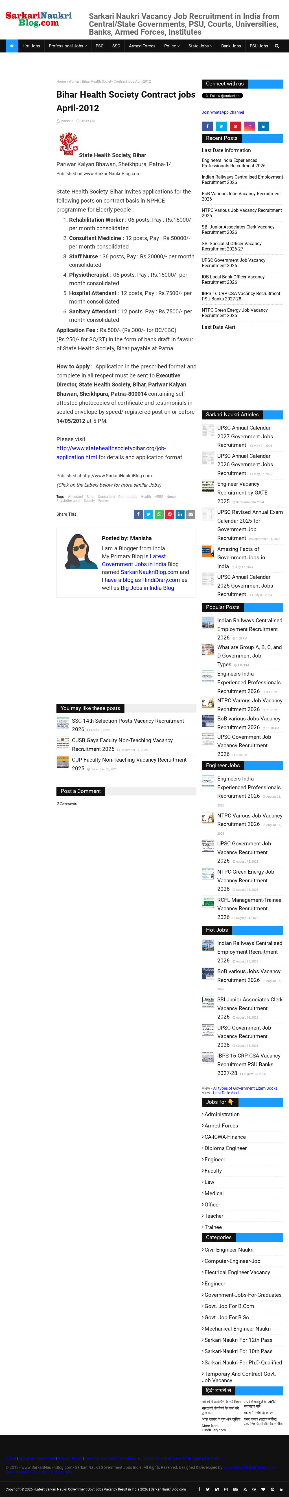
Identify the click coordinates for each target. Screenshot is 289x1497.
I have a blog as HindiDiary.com (141, 580)
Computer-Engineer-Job (232, 1261)
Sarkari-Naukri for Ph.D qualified (243, 1362)
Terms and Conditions (104, 1458)
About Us (26, 1458)
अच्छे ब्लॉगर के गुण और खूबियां (221, 1419)
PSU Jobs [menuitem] (259, 46)
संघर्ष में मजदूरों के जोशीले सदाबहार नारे (260, 1404)
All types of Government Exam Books (245, 1088)
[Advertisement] (29, 167)
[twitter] (221, 126)
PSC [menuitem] (100, 46)
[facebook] (207, 126)
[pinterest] (235, 126)
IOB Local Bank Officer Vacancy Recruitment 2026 (233, 279)
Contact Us (149, 1458)
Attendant (75, 497)
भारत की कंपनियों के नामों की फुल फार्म (220, 1410)
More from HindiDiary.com (214, 1428)
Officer (212, 1204)
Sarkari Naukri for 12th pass (239, 1340)
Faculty (213, 1171)
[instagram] (249, 126)
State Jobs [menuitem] (199, 46)
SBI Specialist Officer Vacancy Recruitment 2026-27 (232, 246)
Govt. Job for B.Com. (230, 1306)
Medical (214, 1193)
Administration (222, 1114)
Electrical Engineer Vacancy (237, 1272)
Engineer (215, 1159)
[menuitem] (12, 45)
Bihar (91, 497)
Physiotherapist (68, 501)
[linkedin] (263, 126)
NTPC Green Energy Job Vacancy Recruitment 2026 (235, 312)
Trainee (213, 1227)
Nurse (171, 497)
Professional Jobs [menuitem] (66, 46)
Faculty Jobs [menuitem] (22, 58)
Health (146, 497)
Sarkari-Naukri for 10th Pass (239, 1351)
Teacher (214, 1216)
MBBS (158, 497)
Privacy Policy (70, 1458)
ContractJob (127, 497)
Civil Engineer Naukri (229, 1250)
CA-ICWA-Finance (225, 1137)
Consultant (106, 497)
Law (209, 1182)
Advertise (169, 1458)
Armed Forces (221, 1125)
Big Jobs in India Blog (147, 587)
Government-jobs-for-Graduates (243, 1295)
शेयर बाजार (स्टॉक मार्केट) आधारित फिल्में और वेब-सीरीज (263, 1421)
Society (89, 501)
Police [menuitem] (170, 46)
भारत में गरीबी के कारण (258, 1413)
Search (131, 1458)
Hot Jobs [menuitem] (31, 46)
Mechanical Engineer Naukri (238, 1328)
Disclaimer (46, 1458)
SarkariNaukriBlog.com (149, 572)
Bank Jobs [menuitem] (231, 46)
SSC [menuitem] (116, 46)
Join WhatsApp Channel (223, 112)
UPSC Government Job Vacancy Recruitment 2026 (234, 263)
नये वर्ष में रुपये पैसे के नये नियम (221, 1402)
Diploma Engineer (226, 1148)
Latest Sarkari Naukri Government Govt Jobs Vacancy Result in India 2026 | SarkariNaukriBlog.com (110, 1489)
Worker (74, 81)
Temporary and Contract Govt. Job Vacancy (239, 1377)
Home (61, 81)
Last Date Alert (226, 1093)
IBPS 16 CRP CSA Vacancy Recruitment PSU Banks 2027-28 (241, 296)
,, (57, 748)
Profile (185, 1458)
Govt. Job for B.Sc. (227, 1317)
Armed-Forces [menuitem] (142, 46)
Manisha (67, 121)
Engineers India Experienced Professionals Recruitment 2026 (234, 163)
